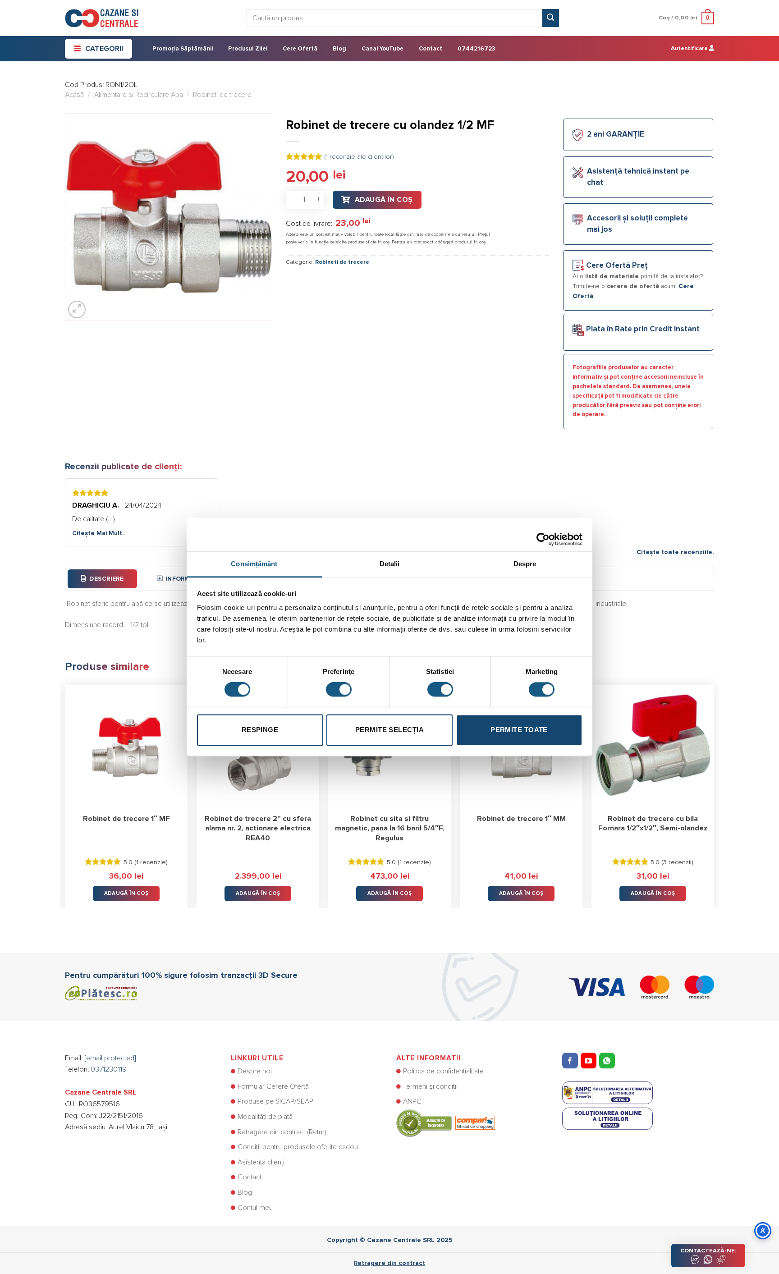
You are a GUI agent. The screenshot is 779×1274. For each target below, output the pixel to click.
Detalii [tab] (390, 564)
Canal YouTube (382, 49)
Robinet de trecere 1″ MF (126, 818)
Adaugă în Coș (384, 199)
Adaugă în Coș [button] (126, 893)
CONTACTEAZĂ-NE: (708, 1251)
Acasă (74, 94)
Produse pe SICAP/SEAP (275, 1101)
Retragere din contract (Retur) (282, 1132)
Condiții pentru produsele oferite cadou (298, 1146)
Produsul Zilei (247, 49)
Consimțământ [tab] (254, 564)
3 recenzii (677, 862)
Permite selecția (389, 729)
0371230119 (109, 1069)
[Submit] (550, 18)
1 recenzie (151, 862)
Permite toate (519, 729)
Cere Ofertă (300, 49)
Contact (430, 49)
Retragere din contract (389, 1263)
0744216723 (476, 49)
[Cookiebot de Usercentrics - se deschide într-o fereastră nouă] (543, 534)
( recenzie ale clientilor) (359, 157)
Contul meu (255, 1207)
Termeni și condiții (430, 1086)
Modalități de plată (265, 1116)
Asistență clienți (261, 1162)
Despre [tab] (524, 564)
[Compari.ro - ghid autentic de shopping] (445, 1122)
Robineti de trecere (222, 94)
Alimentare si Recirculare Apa (138, 94)
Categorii (104, 48)
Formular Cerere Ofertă (273, 1086)
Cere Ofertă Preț (617, 266)
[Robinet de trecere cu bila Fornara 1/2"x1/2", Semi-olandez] (652, 746)
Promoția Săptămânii (182, 49)
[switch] (339, 690)
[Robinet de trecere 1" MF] (126, 746)
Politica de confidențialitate (443, 1071)
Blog (339, 49)
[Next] (713, 790)
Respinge (260, 729)
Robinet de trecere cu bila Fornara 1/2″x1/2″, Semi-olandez (652, 823)
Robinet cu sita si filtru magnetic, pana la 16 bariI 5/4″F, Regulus (389, 828)
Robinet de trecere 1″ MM (521, 818)
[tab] (102, 578)
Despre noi (255, 1071)
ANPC (412, 1101)
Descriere (106, 579)
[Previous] (65, 790)
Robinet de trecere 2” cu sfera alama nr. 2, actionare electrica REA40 (258, 828)
